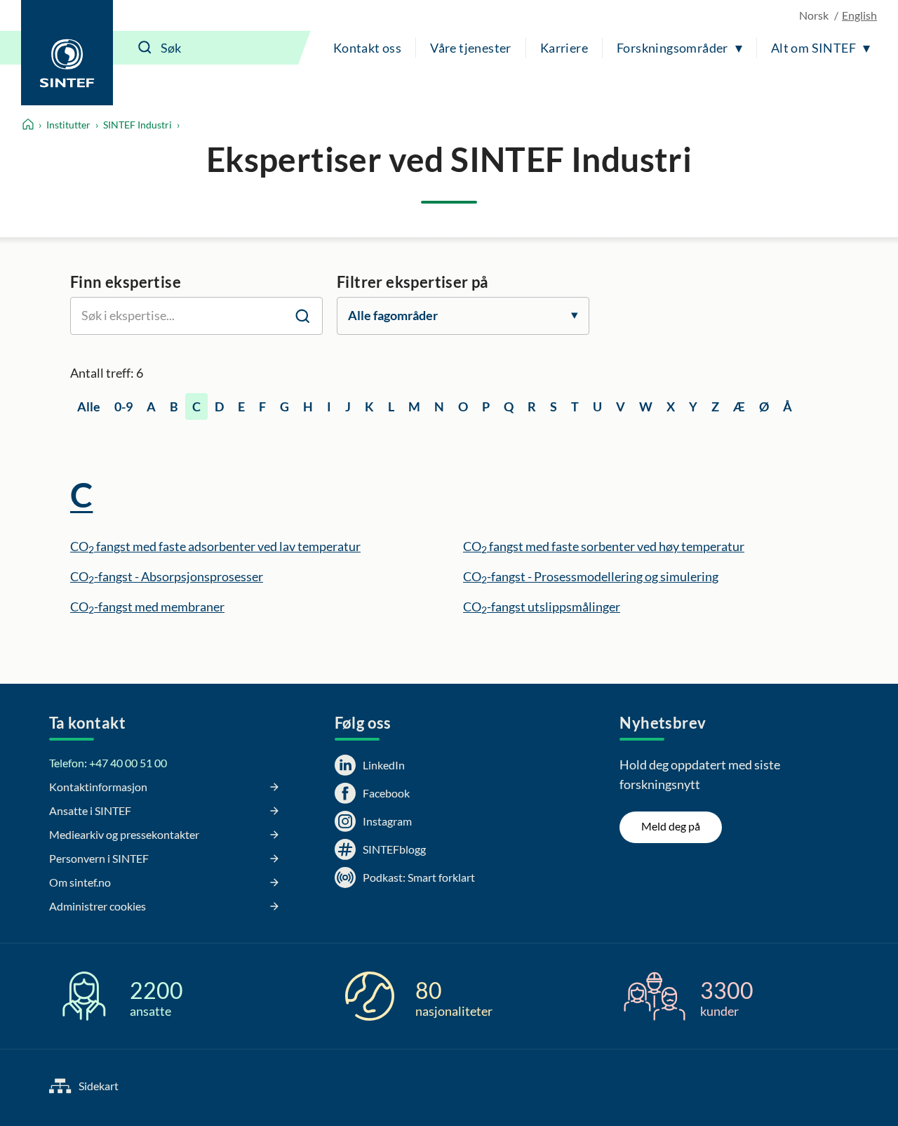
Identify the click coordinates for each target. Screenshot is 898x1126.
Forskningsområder (672, 47)
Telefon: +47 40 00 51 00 (108, 762)
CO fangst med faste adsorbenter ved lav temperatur (215, 546)
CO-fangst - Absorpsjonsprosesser (166, 577)
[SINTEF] (67, 52)
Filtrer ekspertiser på (413, 281)
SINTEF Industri (137, 125)
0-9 (123, 406)
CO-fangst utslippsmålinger (541, 607)
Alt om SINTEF (813, 47)
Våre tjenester (470, 47)
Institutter (68, 125)
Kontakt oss (367, 47)
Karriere (564, 47)
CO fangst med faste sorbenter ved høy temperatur (603, 546)
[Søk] (145, 48)
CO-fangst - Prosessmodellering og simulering (590, 577)
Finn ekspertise (125, 281)
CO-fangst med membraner (147, 607)
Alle (88, 406)
